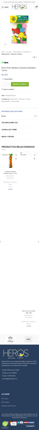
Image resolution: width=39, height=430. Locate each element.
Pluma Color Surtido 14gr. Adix (28, 312)
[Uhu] (28, 339)
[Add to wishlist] (16, 155)
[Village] (10, 339)
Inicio (3, 52)
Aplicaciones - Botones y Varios (12, 54)
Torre (10, 187)
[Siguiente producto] (36, 57)
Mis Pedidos (5, 402)
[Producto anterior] (32, 57)
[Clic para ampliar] (5, 44)
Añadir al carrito (20, 84)
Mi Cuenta (5, 398)
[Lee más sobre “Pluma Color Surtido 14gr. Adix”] (34, 158)
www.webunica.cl (17, 416)
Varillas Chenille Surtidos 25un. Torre (10, 172)
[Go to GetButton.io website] (5, 428)
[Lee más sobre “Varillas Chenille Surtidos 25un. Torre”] (16, 158)
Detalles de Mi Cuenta (9, 406)
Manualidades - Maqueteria (21, 52)
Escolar (9, 52)
